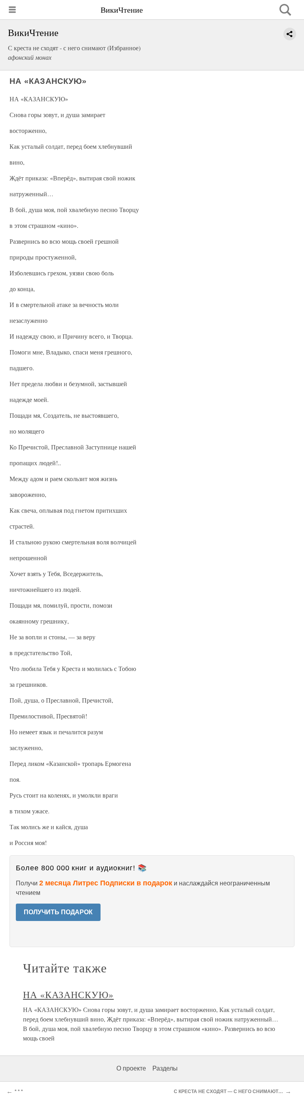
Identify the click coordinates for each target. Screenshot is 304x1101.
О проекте (131, 1068)
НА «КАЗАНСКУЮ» (68, 994)
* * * (19, 1091)
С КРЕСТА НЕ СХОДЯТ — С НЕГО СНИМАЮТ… (228, 1091)
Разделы (165, 1068)
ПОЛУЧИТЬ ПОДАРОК (58, 912)
